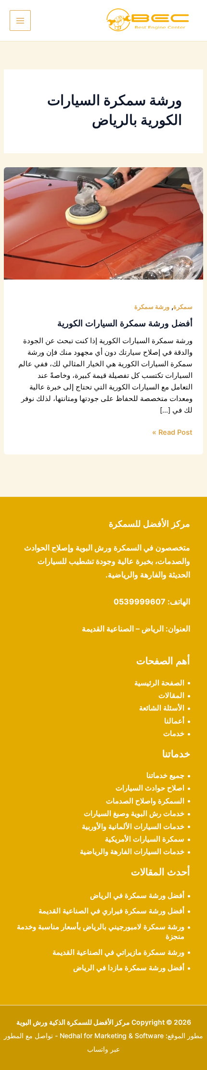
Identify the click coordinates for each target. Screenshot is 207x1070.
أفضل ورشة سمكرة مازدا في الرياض (128, 967)
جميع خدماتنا (165, 775)
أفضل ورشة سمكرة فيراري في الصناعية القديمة (111, 911)
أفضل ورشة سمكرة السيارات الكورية (125, 323)
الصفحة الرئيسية (159, 683)
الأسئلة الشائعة (161, 708)
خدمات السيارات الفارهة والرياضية (132, 851)
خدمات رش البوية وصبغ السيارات (134, 813)
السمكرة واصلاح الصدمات (145, 801)
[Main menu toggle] (20, 20)
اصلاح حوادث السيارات (150, 788)
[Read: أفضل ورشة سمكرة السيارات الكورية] (103, 222)
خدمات (173, 733)
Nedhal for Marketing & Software (112, 1035)
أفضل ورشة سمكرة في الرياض (137, 895)
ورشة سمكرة (151, 306)
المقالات (171, 695)
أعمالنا (174, 721)
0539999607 (140, 601)
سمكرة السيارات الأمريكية (144, 839)
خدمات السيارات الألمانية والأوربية (133, 826)
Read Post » (172, 432)
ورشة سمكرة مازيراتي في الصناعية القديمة (118, 952)
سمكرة (183, 306)
